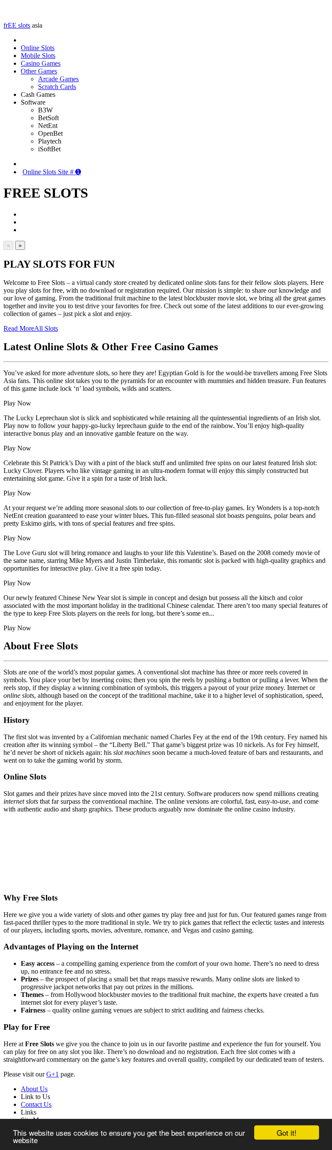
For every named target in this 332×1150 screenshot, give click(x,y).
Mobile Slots (38, 55)
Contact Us (36, 1104)
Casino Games (41, 63)
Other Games (39, 71)
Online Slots (37, 47)
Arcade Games (58, 79)
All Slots (46, 328)
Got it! (287, 1132)
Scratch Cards (57, 86)
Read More (18, 328)
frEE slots (16, 25)
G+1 (52, 1074)
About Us (34, 1088)
